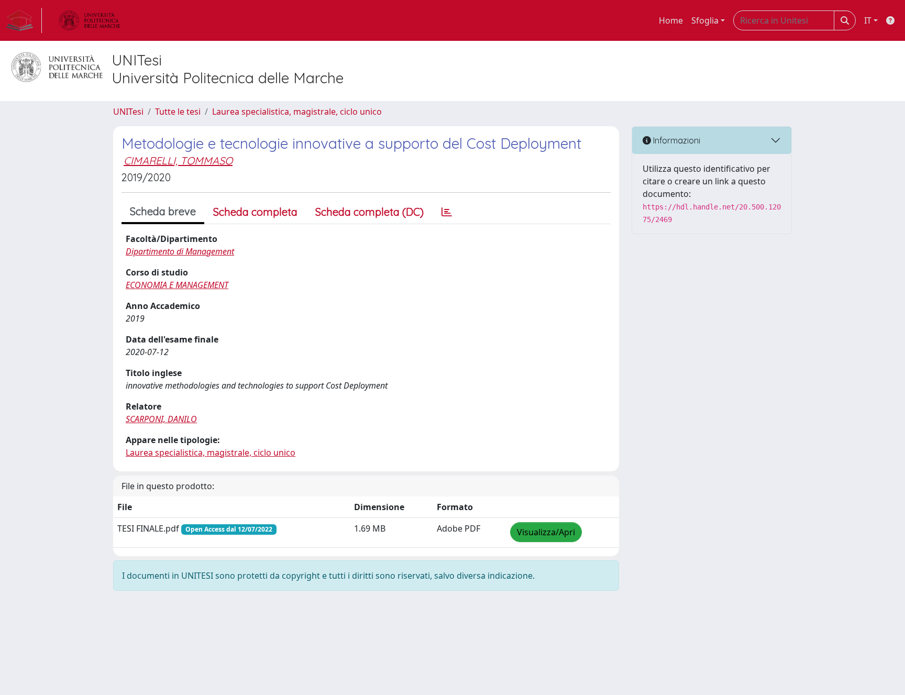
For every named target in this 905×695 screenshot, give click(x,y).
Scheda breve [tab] (163, 211)
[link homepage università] (89, 20)
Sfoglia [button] (705, 20)
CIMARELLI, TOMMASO (178, 160)
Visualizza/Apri (546, 532)
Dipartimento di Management (180, 251)
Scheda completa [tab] (255, 211)
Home (671, 20)
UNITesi (128, 111)
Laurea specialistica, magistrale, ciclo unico (297, 111)
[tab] (447, 212)
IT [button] (867, 20)
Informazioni (675, 140)
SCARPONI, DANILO (161, 419)
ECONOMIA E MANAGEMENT (177, 285)
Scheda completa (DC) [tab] (369, 211)
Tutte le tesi (178, 111)
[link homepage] (24, 20)
